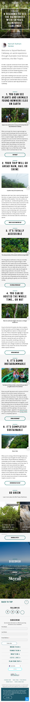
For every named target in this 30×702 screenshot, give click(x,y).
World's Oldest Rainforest (14, 222)
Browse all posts (14, 537)
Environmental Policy (14, 483)
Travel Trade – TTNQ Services (19, 680)
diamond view (23, 410)
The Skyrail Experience (14, 285)
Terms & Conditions (19, 681)
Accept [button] (7, 697)
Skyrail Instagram (14, 418)
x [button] (27, 689)
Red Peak (14, 154)
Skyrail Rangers (14, 352)
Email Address (5, 637)
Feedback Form (7, 680)
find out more (15, 691)
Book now (14, 572)
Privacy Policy (9, 681)
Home (11, 33)
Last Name (4, 632)
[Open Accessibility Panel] (27, 699)
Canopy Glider (23, 411)
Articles (16, 33)
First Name (4, 626)
